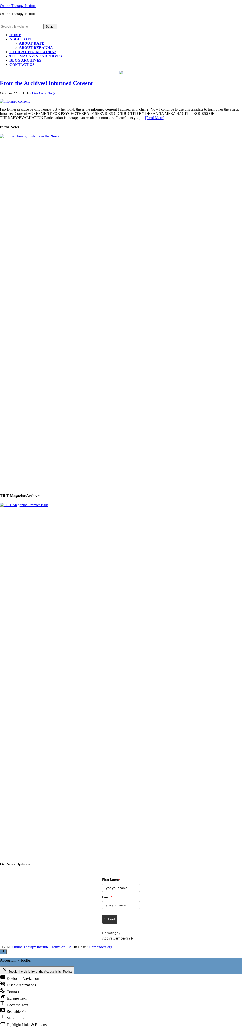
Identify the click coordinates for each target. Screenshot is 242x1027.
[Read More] (154, 118)
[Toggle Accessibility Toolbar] (3, 951)
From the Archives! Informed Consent (46, 83)
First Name (111, 879)
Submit (109, 919)
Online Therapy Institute (18, 6)
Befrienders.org (100, 947)
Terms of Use (61, 947)
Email (107, 897)
